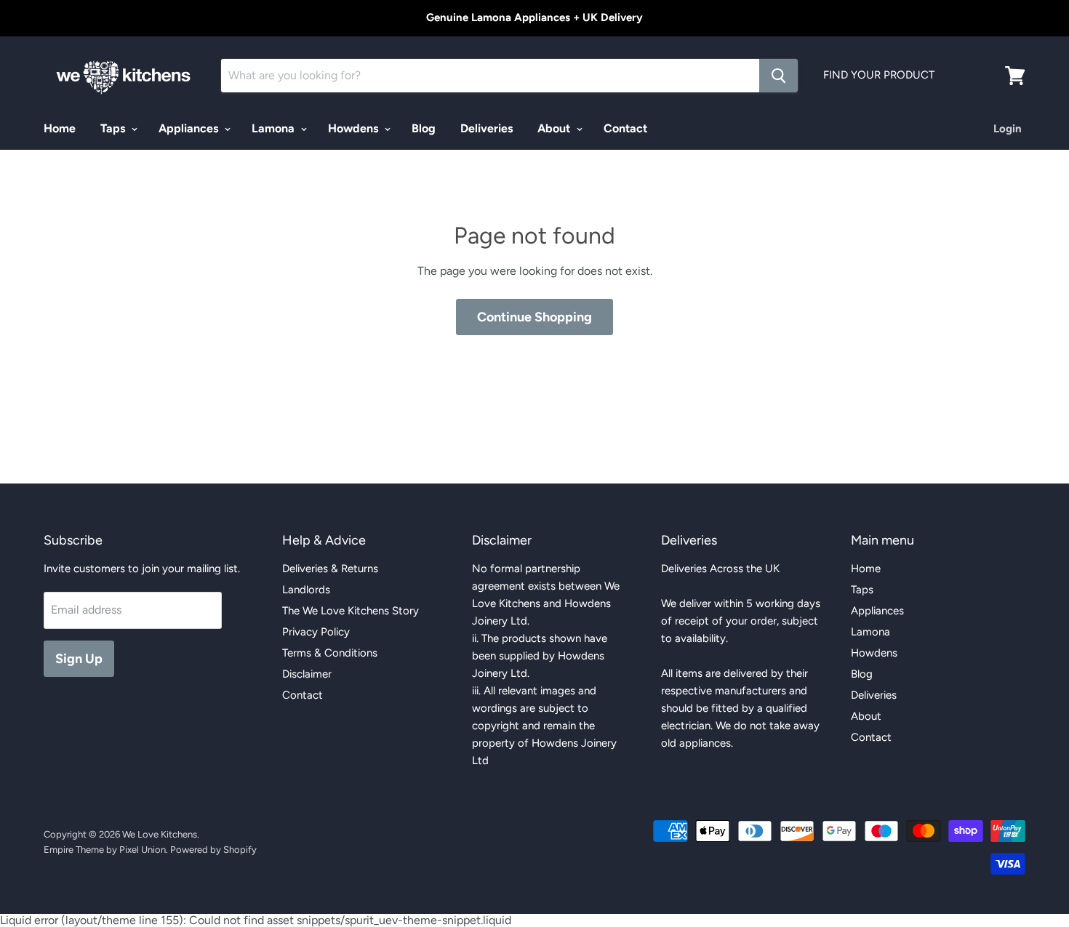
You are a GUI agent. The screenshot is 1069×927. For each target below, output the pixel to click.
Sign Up (79, 659)
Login (1007, 128)
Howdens (354, 128)
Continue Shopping (534, 317)
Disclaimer (307, 674)
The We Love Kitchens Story (350, 610)
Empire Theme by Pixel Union (105, 849)
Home (60, 128)
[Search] (778, 75)
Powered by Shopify (213, 849)
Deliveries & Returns (330, 568)
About (555, 128)
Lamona (274, 128)
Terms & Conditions (329, 652)
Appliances (190, 128)
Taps (114, 128)
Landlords (306, 589)
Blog (424, 128)
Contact (625, 128)
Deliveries (486, 128)
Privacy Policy (316, 631)
